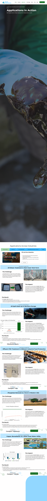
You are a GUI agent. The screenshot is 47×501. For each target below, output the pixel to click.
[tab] (5, 249)
